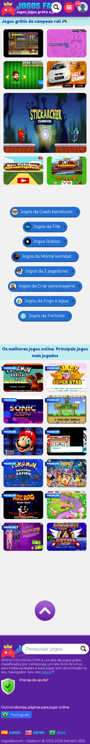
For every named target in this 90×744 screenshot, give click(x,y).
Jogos (46, 672)
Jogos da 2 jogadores (46, 271)
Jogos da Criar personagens (46, 285)
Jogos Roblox (46, 241)
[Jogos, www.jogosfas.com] (29, 8)
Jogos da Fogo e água (46, 300)
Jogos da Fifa (46, 226)
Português (20, 715)
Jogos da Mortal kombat (47, 256)
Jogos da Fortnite (46, 315)
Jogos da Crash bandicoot (46, 211)
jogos (61, 732)
